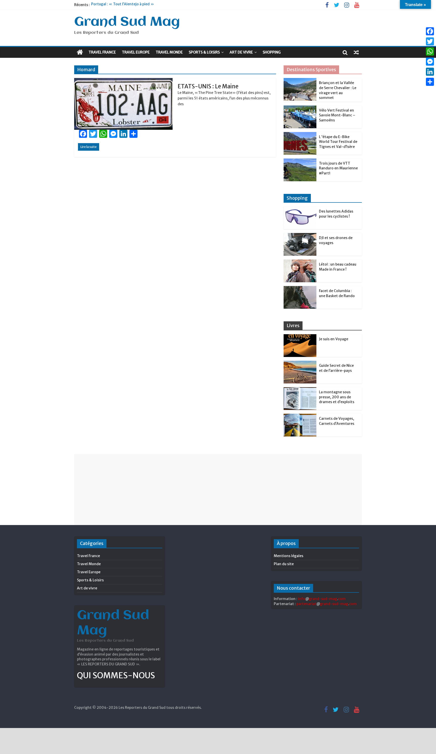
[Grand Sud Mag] (80, 52)
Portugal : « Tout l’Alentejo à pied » (122, 5)
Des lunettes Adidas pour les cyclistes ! (336, 214)
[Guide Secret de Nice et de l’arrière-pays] (300, 363)
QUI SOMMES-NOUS (116, 675)
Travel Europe (136, 52)
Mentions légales (288, 556)
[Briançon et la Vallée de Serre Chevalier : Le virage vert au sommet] (300, 81)
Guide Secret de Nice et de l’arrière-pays (336, 368)
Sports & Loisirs (204, 52)
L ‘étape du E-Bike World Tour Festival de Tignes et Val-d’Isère (338, 142)
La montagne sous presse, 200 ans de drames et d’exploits (336, 397)
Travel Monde (169, 52)
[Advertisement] (218, 489)
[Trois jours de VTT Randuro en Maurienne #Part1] (300, 161)
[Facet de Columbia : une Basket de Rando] (300, 289)
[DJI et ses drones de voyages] (300, 235)
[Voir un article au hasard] (356, 52)
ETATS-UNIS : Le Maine (208, 86)
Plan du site (284, 564)
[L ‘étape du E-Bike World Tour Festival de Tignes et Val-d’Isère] (300, 135)
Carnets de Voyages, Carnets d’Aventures (336, 421)
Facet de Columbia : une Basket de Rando (337, 293)
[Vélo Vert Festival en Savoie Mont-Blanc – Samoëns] (300, 108)
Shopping (272, 52)
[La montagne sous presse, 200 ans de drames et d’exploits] (300, 390)
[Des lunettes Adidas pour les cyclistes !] (300, 209)
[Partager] (430, 82)
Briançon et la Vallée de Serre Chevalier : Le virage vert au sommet (337, 90)
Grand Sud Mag (127, 22)
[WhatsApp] (430, 51)
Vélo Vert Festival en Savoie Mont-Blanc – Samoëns (337, 115)
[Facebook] (430, 31)
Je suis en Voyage (333, 339)
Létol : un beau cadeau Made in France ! (337, 267)
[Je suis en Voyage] (300, 337)
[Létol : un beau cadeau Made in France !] (300, 262)
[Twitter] (430, 41)
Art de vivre (241, 52)
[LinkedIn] (430, 72)
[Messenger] (430, 62)
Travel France (102, 52)
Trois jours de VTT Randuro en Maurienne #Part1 (338, 168)
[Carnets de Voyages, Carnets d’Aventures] (300, 416)
